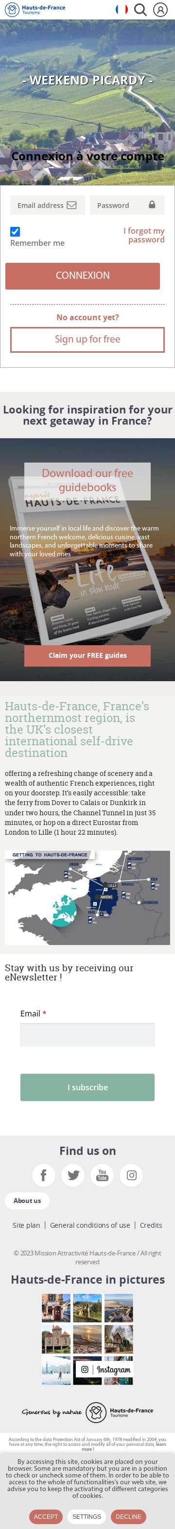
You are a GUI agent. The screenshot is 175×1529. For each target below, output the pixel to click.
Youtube (102, 1175)
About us (27, 1200)
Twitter (73, 1175)
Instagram (131, 1175)
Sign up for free (88, 340)
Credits (151, 1225)
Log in (160, 9)
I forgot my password (144, 235)
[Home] (35, 9)
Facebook (44, 1175)
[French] (122, 9)
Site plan (26, 1225)
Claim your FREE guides (88, 655)
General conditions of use (90, 1225)
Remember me (37, 243)
